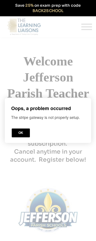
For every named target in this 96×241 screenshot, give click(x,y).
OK (20, 133)
